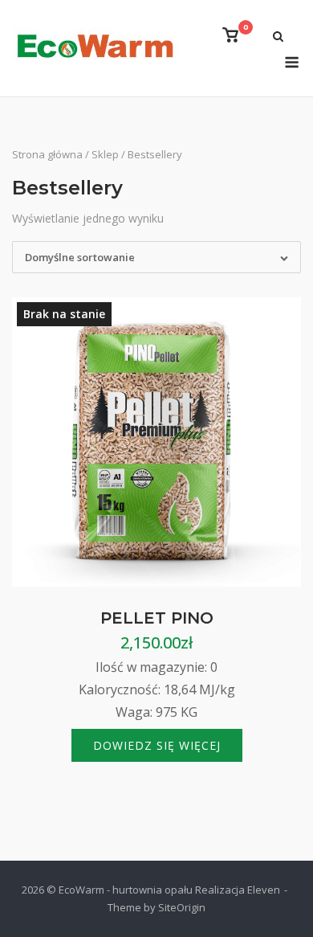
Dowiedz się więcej (157, 745)
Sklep (105, 154)
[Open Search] (278, 38)
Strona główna (47, 154)
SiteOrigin (181, 907)
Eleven (263, 889)
